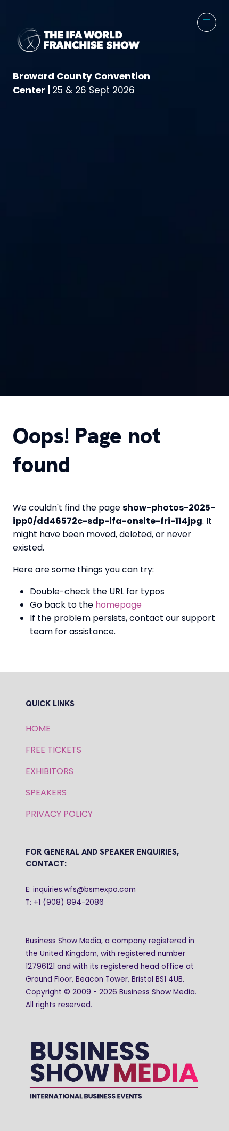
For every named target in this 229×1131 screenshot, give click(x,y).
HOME (38, 728)
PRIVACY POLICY (59, 814)
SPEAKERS (46, 792)
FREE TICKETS (53, 750)
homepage (118, 605)
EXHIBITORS (49, 771)
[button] (206, 22)
